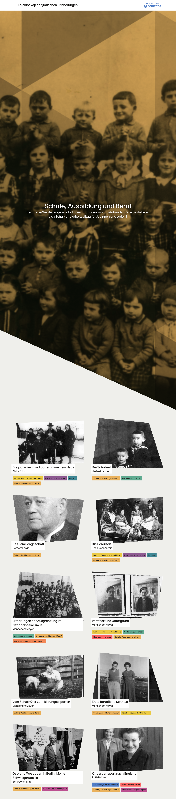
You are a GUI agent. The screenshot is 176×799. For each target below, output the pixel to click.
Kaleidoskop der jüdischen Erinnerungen (48, 5)
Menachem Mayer (23, 629)
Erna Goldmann (21, 781)
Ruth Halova (99, 777)
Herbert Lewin (100, 471)
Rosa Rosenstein (102, 548)
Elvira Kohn (19, 471)
